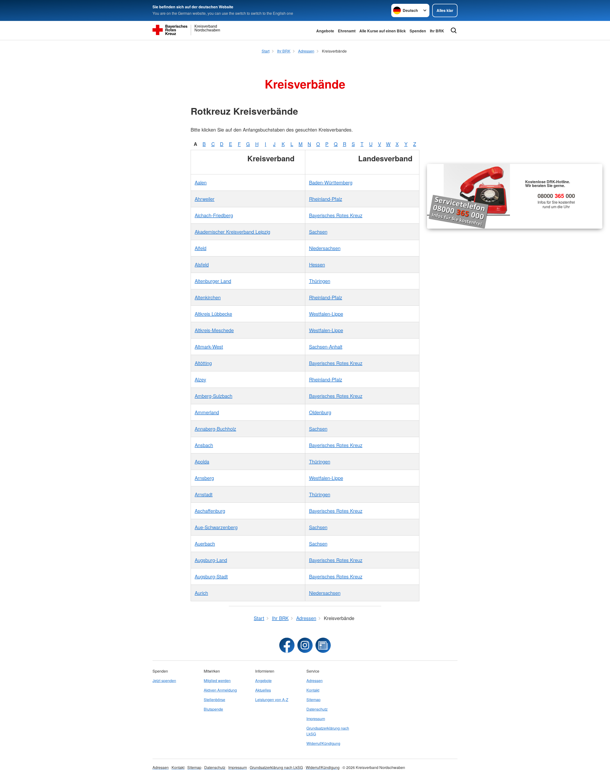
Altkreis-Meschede (214, 330)
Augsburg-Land (211, 559)
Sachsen (318, 231)
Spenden (418, 31)
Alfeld (200, 248)
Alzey (200, 379)
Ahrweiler (204, 198)
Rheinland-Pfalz (325, 198)
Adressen (314, 680)
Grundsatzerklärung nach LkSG (327, 731)
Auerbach (205, 543)
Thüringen (319, 280)
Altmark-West (209, 346)
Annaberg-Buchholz (215, 428)
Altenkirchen (208, 297)
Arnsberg (204, 477)
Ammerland (207, 412)
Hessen (317, 264)
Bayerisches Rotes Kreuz (335, 215)
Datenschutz (317, 709)
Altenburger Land (213, 280)
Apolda (202, 461)
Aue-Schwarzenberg (216, 527)
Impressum (315, 718)
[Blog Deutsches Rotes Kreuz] (323, 645)
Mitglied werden (217, 680)
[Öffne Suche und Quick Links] (454, 30)
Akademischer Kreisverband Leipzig (232, 231)
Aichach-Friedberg (214, 215)
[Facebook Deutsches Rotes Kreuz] (287, 645)
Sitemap (313, 699)
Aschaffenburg (210, 510)
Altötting (203, 362)
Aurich (201, 592)
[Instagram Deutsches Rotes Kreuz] (305, 645)
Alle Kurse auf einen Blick (382, 31)
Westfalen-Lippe (326, 313)
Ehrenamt (347, 31)
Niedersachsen (325, 248)
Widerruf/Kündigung (323, 743)
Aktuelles (263, 690)
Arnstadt (204, 494)
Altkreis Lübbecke (213, 313)
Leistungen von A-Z (271, 699)
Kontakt (312, 690)
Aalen (201, 182)
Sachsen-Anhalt (325, 346)
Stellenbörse (214, 699)
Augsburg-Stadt (211, 576)
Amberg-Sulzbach (213, 395)
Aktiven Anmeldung (220, 690)
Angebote (325, 31)
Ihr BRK (437, 31)
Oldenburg (320, 412)
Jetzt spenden (164, 680)
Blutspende (213, 709)
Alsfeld (202, 264)
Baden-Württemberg (330, 182)
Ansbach (204, 445)
